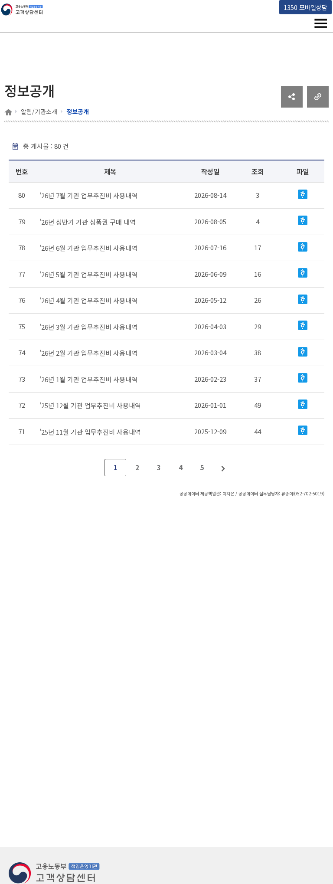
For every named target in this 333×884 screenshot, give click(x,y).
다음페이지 (224, 467)
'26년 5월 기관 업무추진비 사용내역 (88, 273)
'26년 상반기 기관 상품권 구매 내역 (87, 221)
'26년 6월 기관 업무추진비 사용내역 (88, 247)
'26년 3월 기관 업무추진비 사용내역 (88, 326)
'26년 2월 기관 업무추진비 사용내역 (88, 352)
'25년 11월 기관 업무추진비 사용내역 (90, 431)
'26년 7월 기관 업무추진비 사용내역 (88, 195)
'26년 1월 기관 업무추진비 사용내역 (88, 378)
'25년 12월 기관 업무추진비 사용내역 (90, 405)
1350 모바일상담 (305, 7)
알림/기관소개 (39, 111)
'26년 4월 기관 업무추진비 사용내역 (88, 300)
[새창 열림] (292, 104)
